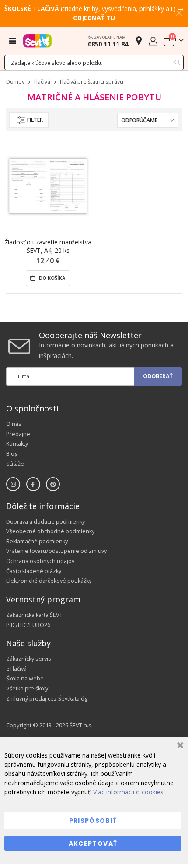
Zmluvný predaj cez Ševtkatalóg (46, 698)
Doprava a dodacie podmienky (45, 521)
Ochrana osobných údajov (40, 561)
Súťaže (15, 463)
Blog (11, 453)
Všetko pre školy (27, 688)
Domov (15, 81)
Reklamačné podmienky (37, 541)
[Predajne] (139, 40)
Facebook (33, 484)
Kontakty (17, 443)
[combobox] (94, 62)
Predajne (18, 434)
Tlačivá (41, 82)
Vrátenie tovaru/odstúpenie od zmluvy (56, 551)
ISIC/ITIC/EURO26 (28, 625)
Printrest (53, 484)
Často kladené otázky (33, 571)
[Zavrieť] (179, 746)
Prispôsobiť (93, 820)
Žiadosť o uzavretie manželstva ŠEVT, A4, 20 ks (48, 246)
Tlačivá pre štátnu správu (91, 82)
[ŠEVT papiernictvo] (37, 40)
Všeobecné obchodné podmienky (50, 531)
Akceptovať (93, 843)
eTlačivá (16, 669)
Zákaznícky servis (28, 658)
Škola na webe (25, 678)
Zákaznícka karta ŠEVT (34, 615)
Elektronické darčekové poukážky (48, 580)
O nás (13, 424)
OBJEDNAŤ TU (94, 18)
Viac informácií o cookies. (129, 792)
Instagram (13, 484)
